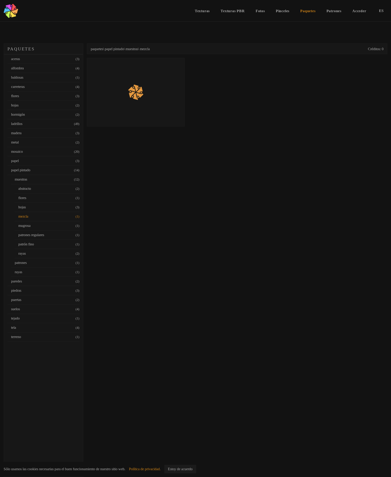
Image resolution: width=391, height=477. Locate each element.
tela (45, 327)
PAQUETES (21, 49)
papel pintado (45, 170)
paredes (45, 281)
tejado (45, 318)
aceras (45, 59)
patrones (47, 263)
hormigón (45, 114)
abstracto (48, 188)
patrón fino (48, 244)
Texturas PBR (233, 11)
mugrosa (48, 226)
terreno (45, 337)
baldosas (45, 77)
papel (45, 161)
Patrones (334, 11)
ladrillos (45, 124)
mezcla (48, 216)
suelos (45, 309)
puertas (45, 300)
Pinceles (282, 11)
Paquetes (307, 11)
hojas (45, 105)
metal (45, 142)
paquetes (97, 49)
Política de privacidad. (145, 469)
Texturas (202, 11)
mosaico (45, 151)
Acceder (359, 11)
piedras (45, 290)
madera (45, 133)
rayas (48, 253)
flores (45, 96)
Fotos (260, 11)
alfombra (45, 68)
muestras (47, 179)
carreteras (45, 87)
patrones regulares (48, 235)
